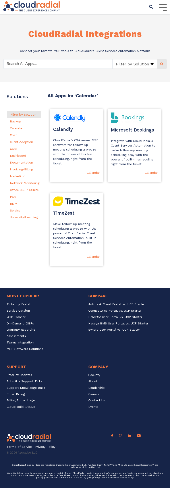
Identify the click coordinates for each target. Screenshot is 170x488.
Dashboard (18, 155)
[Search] (151, 7)
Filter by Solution (23, 114)
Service (15, 210)
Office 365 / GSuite (24, 190)
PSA (13, 196)
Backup (15, 121)
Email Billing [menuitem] (16, 394)
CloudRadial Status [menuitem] (21, 406)
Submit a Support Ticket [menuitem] (25, 381)
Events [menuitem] (93, 406)
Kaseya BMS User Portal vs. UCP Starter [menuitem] (118, 323)
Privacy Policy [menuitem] (45, 446)
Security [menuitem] (94, 375)
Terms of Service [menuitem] (20, 446)
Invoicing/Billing (21, 169)
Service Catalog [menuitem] (19, 310)
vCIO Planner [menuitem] (16, 317)
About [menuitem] (92, 381)
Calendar (16, 128)
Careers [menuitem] (93, 394)
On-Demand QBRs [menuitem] (20, 323)
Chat (13, 135)
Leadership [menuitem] (96, 387)
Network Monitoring (24, 183)
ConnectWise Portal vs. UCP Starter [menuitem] (114, 310)
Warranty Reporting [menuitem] (21, 329)
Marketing (17, 176)
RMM (13, 203)
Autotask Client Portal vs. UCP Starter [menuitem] (116, 304)
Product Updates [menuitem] (19, 375)
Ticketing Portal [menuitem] (18, 304)
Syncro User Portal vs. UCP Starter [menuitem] (114, 329)
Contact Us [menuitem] (96, 400)
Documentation (21, 162)
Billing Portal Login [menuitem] (21, 400)
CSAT (14, 149)
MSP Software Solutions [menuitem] (25, 349)
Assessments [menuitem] (16, 336)
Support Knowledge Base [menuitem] (26, 387)
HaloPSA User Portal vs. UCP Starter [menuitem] (115, 317)
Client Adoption (21, 142)
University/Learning (24, 217)
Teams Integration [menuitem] (20, 342)
